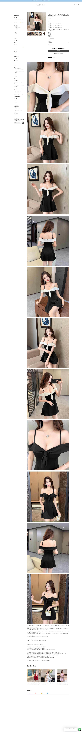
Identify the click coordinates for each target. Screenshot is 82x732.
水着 (14, 42)
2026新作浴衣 (16, 15)
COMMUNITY (17, 105)
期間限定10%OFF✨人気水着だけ (19, 22)
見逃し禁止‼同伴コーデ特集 (18, 94)
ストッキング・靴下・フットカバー (19, 89)
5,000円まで (16, 26)
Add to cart (58, 50)
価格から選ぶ (16, 25)
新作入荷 (15, 17)
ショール (16, 76)
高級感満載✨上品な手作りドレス (19, 83)
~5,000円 (16, 32)
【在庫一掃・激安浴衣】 (18, 68)
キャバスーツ (16, 80)
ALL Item (16, 98)
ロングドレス (16, 38)
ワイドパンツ (16, 60)
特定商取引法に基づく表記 (18, 110)
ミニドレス (16, 31)
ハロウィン (16, 52)
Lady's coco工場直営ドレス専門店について (19, 102)
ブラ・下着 (16, 49)
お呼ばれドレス (16, 56)
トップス (15, 40)
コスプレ (15, 51)
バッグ (15, 65)
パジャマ (15, 44)
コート (15, 78)
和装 (14, 67)
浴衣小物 (16, 72)
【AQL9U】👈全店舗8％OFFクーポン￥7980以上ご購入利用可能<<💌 (41, 0)
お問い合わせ (16, 107)
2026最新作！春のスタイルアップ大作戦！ (19, 86)
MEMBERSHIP (17, 106)
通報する (54, 57)
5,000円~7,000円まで (17, 27)
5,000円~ (16, 33)
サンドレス (16, 58)
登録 (23, 122)
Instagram (16, 113)
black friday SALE (17, 96)
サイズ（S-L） (50, 41)
